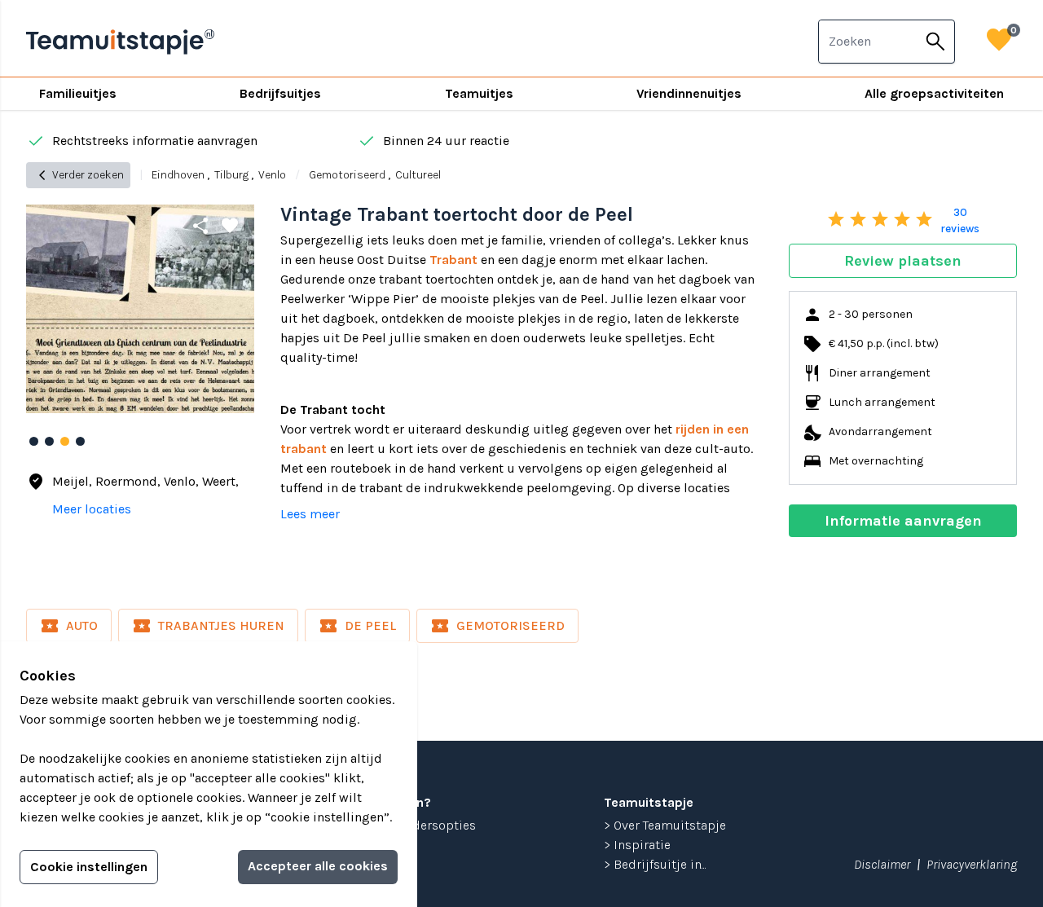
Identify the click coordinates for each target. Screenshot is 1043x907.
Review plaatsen (903, 261)
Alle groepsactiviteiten (934, 93)
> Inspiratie (637, 844)
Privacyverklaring (971, 864)
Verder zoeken (78, 175)
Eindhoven (178, 175)
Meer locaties (91, 509)
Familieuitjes (78, 93)
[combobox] (868, 41)
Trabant (453, 259)
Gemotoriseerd (347, 175)
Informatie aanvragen (903, 521)
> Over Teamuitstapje (665, 825)
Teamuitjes (479, 93)
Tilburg (231, 175)
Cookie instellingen (88, 866)
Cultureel (418, 175)
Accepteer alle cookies (318, 866)
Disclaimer (882, 864)
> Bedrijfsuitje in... (655, 864)
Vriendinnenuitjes (689, 93)
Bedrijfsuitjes (280, 93)
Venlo (272, 175)
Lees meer (310, 514)
